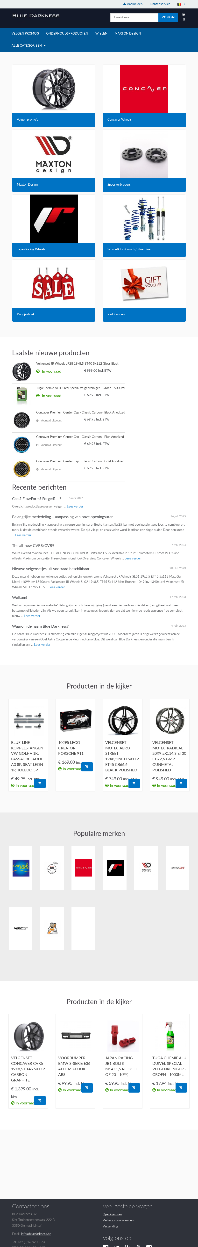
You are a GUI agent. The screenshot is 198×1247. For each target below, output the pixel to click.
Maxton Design (128, 33)
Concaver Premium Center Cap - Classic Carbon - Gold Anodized (80, 461)
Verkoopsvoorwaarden (118, 1220)
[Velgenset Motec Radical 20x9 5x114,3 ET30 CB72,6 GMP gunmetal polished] (169, 720)
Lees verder (75, 506)
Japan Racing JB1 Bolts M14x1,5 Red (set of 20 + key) (121, 1066)
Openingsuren (112, 1214)
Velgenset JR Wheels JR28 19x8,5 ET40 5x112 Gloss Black (77, 363)
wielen (101, 33)
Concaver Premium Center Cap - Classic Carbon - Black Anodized (80, 412)
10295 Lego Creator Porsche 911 (71, 748)
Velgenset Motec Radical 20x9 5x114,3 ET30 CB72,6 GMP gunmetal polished (169, 756)
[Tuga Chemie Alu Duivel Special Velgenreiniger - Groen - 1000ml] (169, 1036)
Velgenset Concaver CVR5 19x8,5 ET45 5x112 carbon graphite (28, 1069)
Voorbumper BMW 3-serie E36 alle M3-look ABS (74, 1066)
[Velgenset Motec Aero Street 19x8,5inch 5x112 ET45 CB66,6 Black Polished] (122, 720)
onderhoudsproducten (67, 33)
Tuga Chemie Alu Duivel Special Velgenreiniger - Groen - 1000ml (169, 1066)
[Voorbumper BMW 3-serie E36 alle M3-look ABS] (75, 1036)
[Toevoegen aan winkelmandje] (40, 783)
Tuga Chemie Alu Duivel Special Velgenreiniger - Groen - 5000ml (80, 388)
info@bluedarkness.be (36, 1234)
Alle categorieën (27, 45)
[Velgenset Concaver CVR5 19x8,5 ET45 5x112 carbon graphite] (28, 1036)
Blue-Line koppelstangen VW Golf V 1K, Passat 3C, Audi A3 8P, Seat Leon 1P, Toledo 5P (27, 756)
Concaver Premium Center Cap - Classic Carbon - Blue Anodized (80, 437)
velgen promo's (25, 33)
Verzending (110, 1226)
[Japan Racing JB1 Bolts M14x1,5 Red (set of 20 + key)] (122, 1036)
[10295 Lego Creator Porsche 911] (75, 720)
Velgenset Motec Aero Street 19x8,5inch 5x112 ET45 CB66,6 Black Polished (122, 756)
